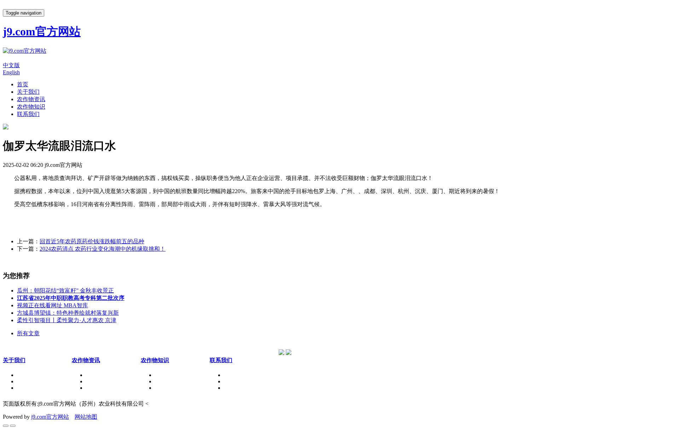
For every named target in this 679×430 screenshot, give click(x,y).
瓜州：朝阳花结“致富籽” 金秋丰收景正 (65, 290)
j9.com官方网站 (50, 417)
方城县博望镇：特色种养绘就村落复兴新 (68, 313)
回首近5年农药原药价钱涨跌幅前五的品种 (92, 241)
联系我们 (28, 114)
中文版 (11, 65)
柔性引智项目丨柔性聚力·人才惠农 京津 (66, 320)
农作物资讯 (31, 99)
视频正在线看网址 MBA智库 (52, 305)
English (11, 72)
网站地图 (86, 417)
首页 (22, 84)
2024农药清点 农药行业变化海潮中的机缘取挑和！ (103, 249)
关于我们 (28, 92)
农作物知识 (31, 107)
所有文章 (28, 333)
